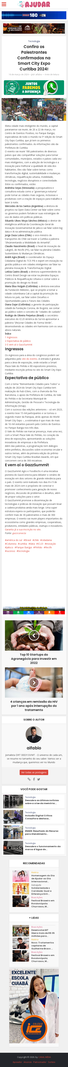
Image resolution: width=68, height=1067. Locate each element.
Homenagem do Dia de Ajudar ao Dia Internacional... (43, 878)
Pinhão (38, 547)
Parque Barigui (24, 547)
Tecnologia (34, 41)
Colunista (11, 543)
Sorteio (51, 1062)
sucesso (10, 551)
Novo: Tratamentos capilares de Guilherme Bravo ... (42, 945)
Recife (48, 547)
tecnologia (23, 551)
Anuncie (28, 1062)
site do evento (29, 358)
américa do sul (14, 540)
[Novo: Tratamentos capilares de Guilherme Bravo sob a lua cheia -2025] (22, 943)
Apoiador (17, 1062)
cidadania (47, 540)
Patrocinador (39, 1062)
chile (36, 540)
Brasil (28, 540)
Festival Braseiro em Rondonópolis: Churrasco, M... (42, 903)
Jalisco (9, 547)
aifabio (38, 74)
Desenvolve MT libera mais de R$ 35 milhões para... (43, 933)
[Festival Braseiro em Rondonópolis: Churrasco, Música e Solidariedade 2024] (22, 901)
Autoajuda (36, 885)
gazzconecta (19, 533)
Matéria (34, 872)
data (32, 543)
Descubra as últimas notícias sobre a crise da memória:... (42, 802)
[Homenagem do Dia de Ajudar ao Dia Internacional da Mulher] (22, 876)
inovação (51, 543)
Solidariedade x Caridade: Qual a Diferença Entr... (41, 891)
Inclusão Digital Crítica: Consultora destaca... (38, 817)
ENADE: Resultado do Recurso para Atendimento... (41, 832)
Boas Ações (36, 897)
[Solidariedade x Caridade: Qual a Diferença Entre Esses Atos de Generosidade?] (22, 889)
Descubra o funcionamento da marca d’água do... (43, 848)
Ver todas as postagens (34, 772)
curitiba (23, 543)
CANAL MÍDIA (44, 1057)
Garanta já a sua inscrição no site (23, 529)
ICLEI (40, 543)
